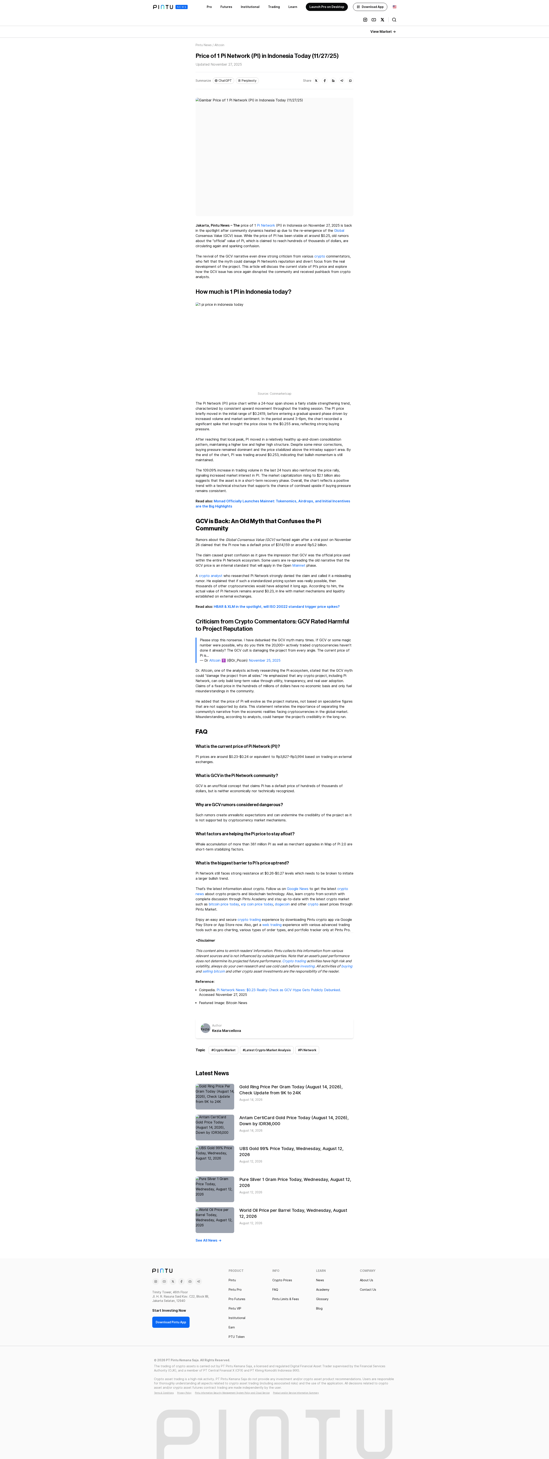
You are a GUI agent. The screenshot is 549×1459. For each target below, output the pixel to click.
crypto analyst (210, 576)
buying (346, 966)
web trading (272, 925)
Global (339, 231)
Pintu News (204, 45)
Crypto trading (294, 961)
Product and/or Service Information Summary (296, 1392)
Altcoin (214, 660)
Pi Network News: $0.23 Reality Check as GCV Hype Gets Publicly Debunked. (279, 990)
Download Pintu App (171, 1322)
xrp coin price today (257, 904)
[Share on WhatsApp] (350, 81)
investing (307, 966)
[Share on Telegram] (342, 81)
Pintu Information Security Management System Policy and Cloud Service (232, 1392)
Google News (297, 889)
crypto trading (249, 920)
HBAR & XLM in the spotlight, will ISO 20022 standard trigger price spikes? (277, 607)
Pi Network (266, 225)
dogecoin (282, 904)
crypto (319, 256)
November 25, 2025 (265, 660)
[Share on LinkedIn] (333, 81)
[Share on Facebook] (325, 81)
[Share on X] (316, 81)
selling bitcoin (213, 971)
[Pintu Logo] (170, 7)
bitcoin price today (224, 904)
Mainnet (298, 565)
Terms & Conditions (164, 1392)
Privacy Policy (184, 1392)
